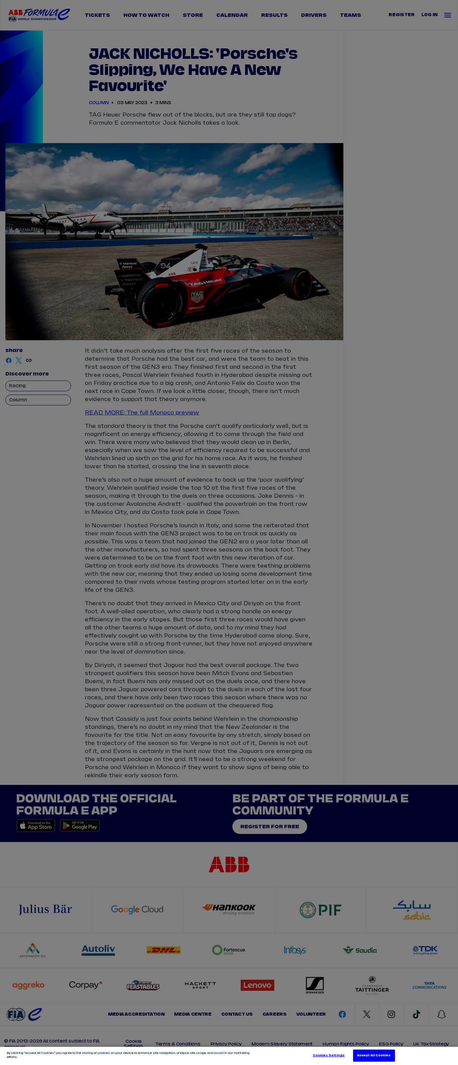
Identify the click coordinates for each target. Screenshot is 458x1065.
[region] (229, 1056)
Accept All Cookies (374, 1055)
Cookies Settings (329, 1055)
